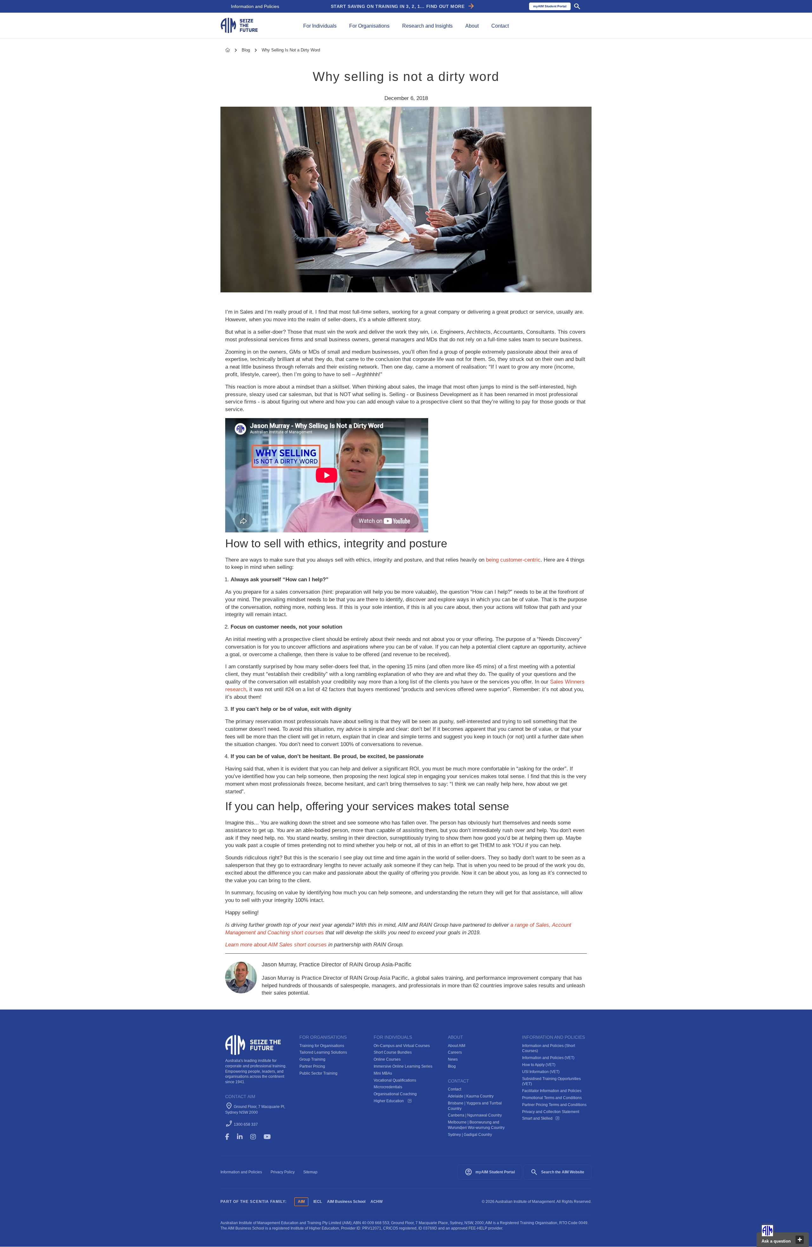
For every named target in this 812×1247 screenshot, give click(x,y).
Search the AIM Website (557, 1172)
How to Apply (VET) (538, 1065)
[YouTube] (272, 1136)
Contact (454, 1089)
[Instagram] (256, 1136)
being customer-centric (513, 560)
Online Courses (387, 1059)
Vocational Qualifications (395, 1080)
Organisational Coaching (395, 1094)
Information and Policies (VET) (548, 1058)
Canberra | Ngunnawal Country (475, 1115)
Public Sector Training (318, 1073)
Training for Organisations (321, 1046)
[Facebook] (230, 1136)
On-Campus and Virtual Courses (402, 1046)
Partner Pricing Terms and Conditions (554, 1105)
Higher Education (389, 1101)
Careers (455, 1052)
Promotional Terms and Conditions (552, 1098)
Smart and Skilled (537, 1118)
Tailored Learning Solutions (323, 1052)
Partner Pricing (312, 1066)
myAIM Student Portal (490, 1172)
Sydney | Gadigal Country (470, 1134)
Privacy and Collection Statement (550, 1112)
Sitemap (310, 1172)
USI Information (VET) (541, 1072)
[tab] (320, 25)
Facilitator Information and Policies (551, 1091)
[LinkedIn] (242, 1136)
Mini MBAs (383, 1073)
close (800, 1240)
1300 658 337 (246, 1124)
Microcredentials (388, 1087)
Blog (246, 50)
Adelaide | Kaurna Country (471, 1096)
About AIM (456, 1046)
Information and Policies (255, 6)
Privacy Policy (283, 1172)
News (453, 1059)
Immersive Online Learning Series (403, 1066)
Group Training (312, 1059)
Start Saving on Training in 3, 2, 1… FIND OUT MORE (403, 6)
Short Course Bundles (393, 1052)
